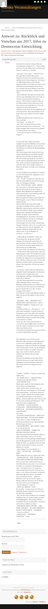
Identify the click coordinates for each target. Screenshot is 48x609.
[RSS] (42, 2)
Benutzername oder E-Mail (10, 536)
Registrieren (23, 552)
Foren (9, 51)
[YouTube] (35, 2)
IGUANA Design (25, 590)
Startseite (3, 51)
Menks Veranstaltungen (21, 7)
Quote (18, 523)
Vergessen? (14, 552)
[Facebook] (45, 2)
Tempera (35, 601)
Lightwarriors (27, 592)
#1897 (44, 59)
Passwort (4, 544)
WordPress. (42, 601)
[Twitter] (38, 2)
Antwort (7, 27)
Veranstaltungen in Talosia (19, 51)
